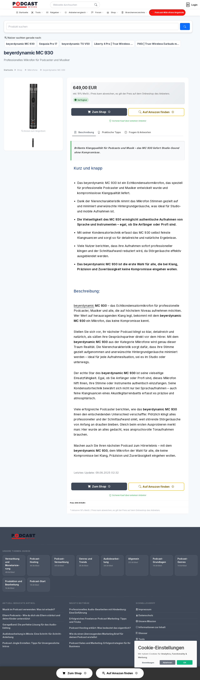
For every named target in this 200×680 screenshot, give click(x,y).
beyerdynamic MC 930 (20, 43)
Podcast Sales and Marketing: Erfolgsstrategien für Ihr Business (99, 645)
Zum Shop (99, 112)
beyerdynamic (84, 305)
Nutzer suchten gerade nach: (24, 37)
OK (184, 662)
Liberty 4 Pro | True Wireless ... (113, 43)
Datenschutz (145, 615)
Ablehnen (167, 662)
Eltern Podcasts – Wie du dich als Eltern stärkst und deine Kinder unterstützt (31, 617)
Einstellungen (148, 663)
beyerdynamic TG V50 (76, 43)
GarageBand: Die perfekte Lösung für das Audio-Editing (29, 626)
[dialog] (165, 654)
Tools (141, 639)
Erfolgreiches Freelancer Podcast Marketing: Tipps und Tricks (98, 620)
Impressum (144, 609)
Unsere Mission (147, 621)
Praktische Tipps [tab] (111, 132)
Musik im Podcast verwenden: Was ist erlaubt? (28, 609)
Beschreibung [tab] (86, 132)
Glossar (142, 633)
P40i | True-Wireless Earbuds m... (158, 43)
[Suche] (95, 5)
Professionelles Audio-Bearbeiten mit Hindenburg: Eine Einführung (97, 611)
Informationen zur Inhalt (151, 627)
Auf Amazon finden (156, 112)
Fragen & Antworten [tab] (140, 132)
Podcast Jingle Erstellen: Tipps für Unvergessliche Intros (30, 645)
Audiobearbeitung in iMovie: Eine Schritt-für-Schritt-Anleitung (32, 635)
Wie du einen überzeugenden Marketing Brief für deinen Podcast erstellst (96, 635)
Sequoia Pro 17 (48, 43)
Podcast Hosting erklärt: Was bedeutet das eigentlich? (100, 628)
